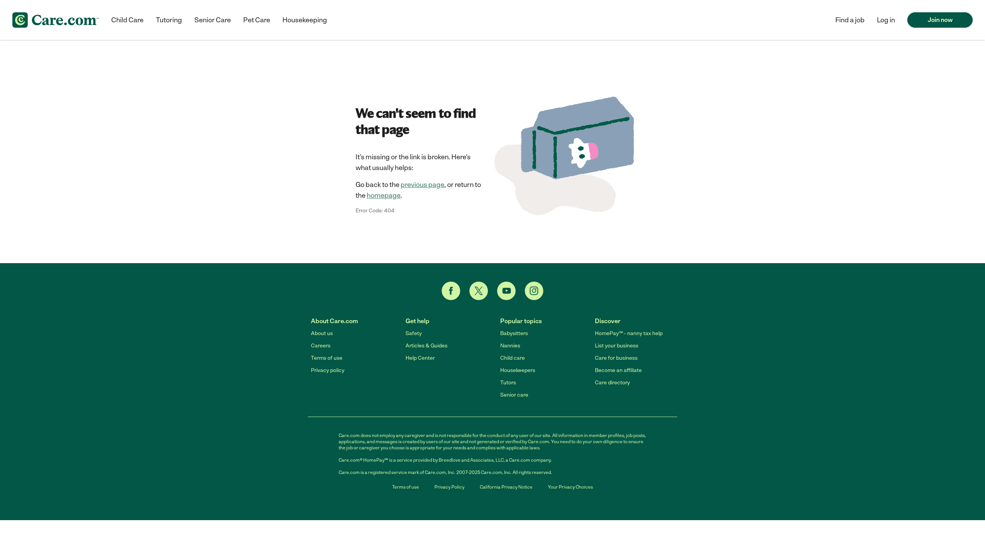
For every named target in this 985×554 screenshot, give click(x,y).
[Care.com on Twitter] (478, 291)
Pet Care (256, 20)
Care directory (612, 382)
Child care (512, 358)
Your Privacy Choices (570, 487)
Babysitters (514, 333)
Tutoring (169, 20)
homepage (384, 195)
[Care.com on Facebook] (451, 291)
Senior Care (212, 20)
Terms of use (326, 358)
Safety (414, 333)
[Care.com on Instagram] (534, 291)
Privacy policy (327, 370)
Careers (321, 345)
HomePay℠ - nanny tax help (629, 333)
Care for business (616, 358)
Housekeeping (304, 20)
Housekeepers (517, 370)
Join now (940, 19)
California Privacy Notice (506, 487)
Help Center (420, 358)
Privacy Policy (449, 487)
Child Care (127, 20)
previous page (422, 184)
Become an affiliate (618, 370)
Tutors (508, 382)
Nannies (510, 345)
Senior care (514, 395)
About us (322, 333)
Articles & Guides (426, 345)
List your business (616, 345)
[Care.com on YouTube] (506, 291)
